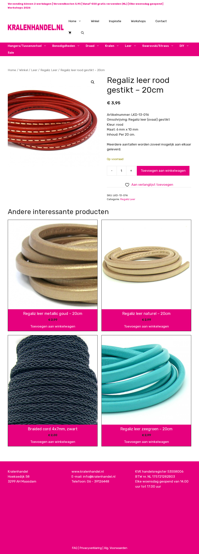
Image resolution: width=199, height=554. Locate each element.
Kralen (109, 46)
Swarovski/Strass (155, 46)
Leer (128, 46)
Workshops (138, 21)
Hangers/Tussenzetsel (25, 46)
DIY (182, 46)
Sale (11, 52)
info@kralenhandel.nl (99, 476)
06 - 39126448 (98, 481)
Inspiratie (115, 21)
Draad (90, 46)
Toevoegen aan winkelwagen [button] (52, 326)
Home (72, 21)
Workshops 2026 (19, 7)
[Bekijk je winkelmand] (70, 33)
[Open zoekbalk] (82, 33)
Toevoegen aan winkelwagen (163, 170)
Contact (161, 21)
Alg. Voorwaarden (115, 548)
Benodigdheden (63, 46)
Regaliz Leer (48, 70)
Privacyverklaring (90, 548)
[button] (92, 82)
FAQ (74, 548)
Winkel (95, 21)
